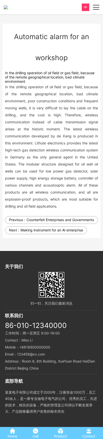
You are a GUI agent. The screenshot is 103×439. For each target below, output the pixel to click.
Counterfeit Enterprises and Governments (60, 220)
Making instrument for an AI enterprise (51, 230)
